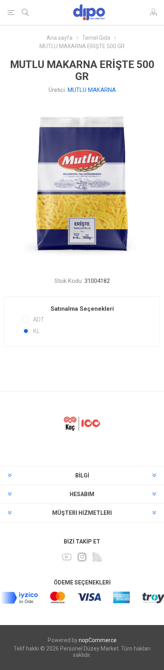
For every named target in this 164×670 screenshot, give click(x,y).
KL (36, 331)
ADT (38, 319)
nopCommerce (98, 640)
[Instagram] (82, 557)
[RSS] (97, 557)
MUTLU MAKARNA (92, 89)
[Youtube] (67, 557)
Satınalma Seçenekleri (82, 308)
